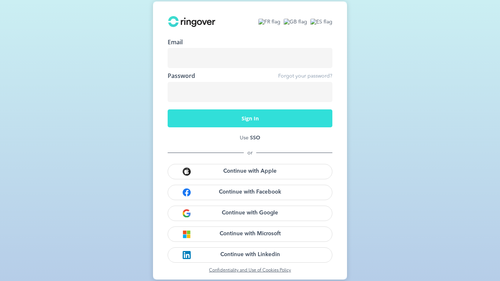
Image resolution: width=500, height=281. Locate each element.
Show (321, 92)
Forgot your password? (305, 76)
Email (175, 42)
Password (181, 76)
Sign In (250, 118)
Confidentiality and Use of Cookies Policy (250, 270)
